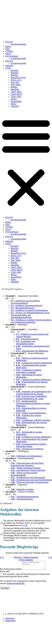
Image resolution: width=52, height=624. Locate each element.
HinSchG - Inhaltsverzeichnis (26, 557)
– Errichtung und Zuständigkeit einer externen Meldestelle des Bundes (33, 392)
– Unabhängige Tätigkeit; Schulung (33, 420)
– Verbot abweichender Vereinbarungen (29, 482)
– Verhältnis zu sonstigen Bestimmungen (29, 310)
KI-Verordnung (11, 56)
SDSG (13, 104)
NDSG (14, 99)
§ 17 (31, 523)
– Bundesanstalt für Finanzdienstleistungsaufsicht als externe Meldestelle (33, 403)
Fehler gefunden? (26, 560)
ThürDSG (15, 106)
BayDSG (15, 70)
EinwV (8, 54)
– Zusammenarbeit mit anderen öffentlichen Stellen (31, 445)
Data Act (9, 61)
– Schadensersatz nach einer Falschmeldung (31, 480)
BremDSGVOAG (18, 77)
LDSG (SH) (16, 97)
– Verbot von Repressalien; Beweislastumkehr (24, 474)
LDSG (8, 68)
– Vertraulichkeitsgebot (27, 339)
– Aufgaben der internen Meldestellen (34, 363)
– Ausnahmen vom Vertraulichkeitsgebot (25, 342)
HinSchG (9, 65)
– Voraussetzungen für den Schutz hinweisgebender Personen (27, 464)
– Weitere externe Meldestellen (31, 413)
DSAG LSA (16, 80)
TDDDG (9, 51)
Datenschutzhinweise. (16, 583)
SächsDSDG (16, 101)
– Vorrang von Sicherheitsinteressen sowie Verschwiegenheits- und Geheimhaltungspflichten (30, 315)
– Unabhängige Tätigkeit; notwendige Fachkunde (29, 371)
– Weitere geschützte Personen (26, 468)
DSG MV (15, 82)
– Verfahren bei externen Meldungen (33, 437)
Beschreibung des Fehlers (11, 569)
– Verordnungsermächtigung (25, 496)
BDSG (8, 46)
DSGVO (9, 42)
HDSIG (14, 87)
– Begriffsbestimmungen (23, 308)
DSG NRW (16, 85)
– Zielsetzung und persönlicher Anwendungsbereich (25, 302)
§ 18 (25, 525)
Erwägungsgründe (18, 44)
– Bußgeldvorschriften (22, 489)
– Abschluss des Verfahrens (29, 449)
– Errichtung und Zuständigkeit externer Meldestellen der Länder (31, 397)
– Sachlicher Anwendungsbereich (26, 305)
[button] (26, 162)
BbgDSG (15, 73)
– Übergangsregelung (22, 499)
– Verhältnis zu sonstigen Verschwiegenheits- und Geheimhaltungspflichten (31, 321)
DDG (7, 49)
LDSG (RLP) (16, 94)
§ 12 (2, 557)
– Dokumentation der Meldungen (32, 351)
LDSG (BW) (16, 92)
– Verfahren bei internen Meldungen (33, 379)
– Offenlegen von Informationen (26, 456)
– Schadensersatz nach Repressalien (28, 477)
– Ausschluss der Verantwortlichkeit (28, 470)
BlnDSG (14, 75)
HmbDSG (15, 89)
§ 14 (50, 557)
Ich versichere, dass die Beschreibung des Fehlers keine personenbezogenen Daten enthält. (25, 575)
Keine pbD (4, 571)
